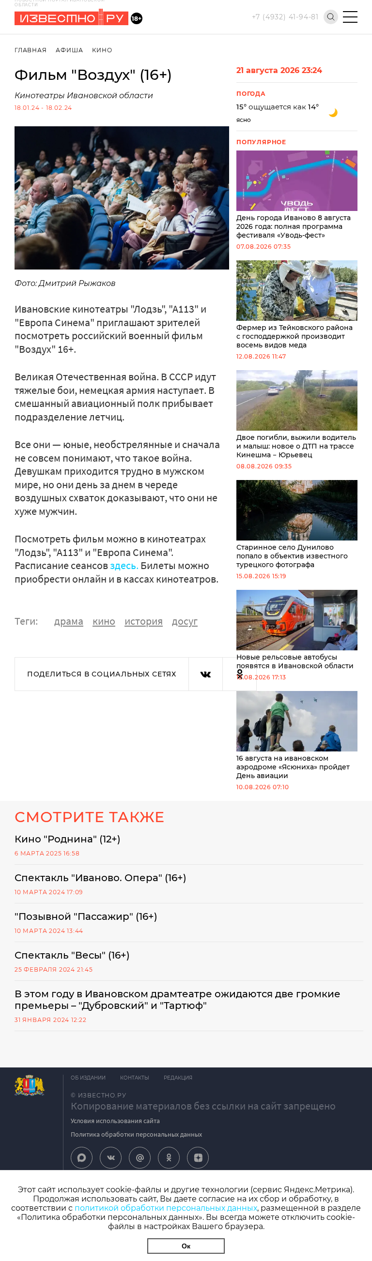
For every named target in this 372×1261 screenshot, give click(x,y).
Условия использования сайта (115, 1120)
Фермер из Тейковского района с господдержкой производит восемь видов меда (294, 336)
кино (104, 621)
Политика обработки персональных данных (136, 1134)
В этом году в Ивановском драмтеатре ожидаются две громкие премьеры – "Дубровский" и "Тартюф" (178, 999)
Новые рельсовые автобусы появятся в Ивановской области (295, 661)
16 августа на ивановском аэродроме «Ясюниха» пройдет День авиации (293, 767)
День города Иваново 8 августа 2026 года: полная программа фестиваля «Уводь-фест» (293, 226)
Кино (102, 50)
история (143, 621)
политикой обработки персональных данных (166, 1208)
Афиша (69, 50)
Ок (186, 1246)
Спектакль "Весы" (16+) (72, 955)
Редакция (178, 1078)
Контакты (134, 1078)
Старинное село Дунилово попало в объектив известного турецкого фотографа (292, 556)
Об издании (88, 1078)
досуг (185, 621)
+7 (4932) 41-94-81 (285, 17)
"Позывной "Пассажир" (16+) (86, 916)
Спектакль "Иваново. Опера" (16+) (100, 878)
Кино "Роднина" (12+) (68, 839)
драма (68, 621)
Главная (31, 50)
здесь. (124, 565)
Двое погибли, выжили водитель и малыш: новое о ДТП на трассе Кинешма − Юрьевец (296, 446)
